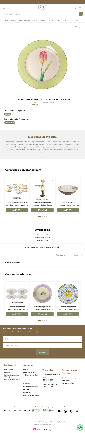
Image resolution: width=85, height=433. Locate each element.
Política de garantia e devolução (11, 376)
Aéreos (25, 381)
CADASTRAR (9, 122)
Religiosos (27, 389)
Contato (7, 372)
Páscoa (21, 20)
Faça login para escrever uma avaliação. (42, 247)
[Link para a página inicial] (6, 20)
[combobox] (42, 14)
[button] (79, 27)
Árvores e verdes (29, 372)
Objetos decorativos (30, 387)
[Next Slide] (81, 1)
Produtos (13, 20)
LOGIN (7, 114)
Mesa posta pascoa (31, 20)
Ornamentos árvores (30, 378)
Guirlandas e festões (30, 375)
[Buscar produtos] (81, 14)
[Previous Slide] (4, 1)
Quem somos (8, 369)
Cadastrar (42, 352)
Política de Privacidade (12, 380)
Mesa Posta (27, 392)
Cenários (26, 384)
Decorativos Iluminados (31, 395)
